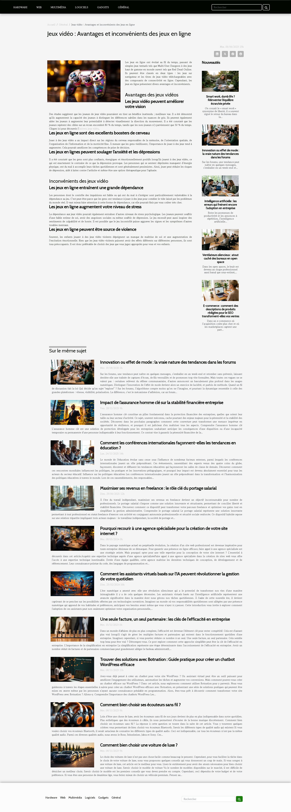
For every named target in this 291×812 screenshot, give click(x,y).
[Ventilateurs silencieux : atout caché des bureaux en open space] (220, 239)
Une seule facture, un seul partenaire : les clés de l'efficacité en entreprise (165, 619)
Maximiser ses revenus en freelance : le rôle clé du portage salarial (158, 488)
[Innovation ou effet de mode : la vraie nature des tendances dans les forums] (220, 135)
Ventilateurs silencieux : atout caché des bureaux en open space (220, 258)
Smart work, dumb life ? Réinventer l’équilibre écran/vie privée (220, 100)
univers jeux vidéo (89, 128)
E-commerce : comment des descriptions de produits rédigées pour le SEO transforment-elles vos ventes (220, 311)
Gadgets (103, 7)
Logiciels (81, 7)
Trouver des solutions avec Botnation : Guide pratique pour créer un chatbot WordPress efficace (167, 662)
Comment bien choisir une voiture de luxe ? (138, 745)
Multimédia (58, 7)
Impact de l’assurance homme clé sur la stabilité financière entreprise (161, 402)
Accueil (51, 24)
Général (123, 7)
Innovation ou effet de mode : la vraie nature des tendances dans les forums (220, 153)
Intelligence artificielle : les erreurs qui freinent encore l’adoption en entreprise (220, 204)
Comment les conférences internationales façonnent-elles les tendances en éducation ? (168, 445)
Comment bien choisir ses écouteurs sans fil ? (140, 704)
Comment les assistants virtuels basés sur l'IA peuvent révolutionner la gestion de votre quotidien (169, 576)
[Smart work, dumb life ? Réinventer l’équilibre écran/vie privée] (220, 81)
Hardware (20, 7)
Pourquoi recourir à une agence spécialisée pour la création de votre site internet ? (163, 531)
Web (39, 7)
